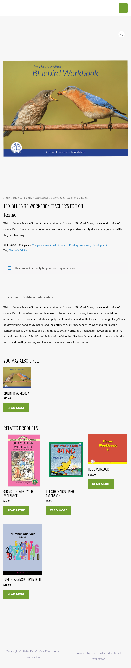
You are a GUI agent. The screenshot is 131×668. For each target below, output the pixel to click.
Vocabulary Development (93, 245)
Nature (28, 197)
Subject (17, 197)
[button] (121, 34)
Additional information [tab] (38, 297)
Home (7, 197)
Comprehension (40, 245)
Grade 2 (54, 245)
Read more (16, 408)
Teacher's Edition (18, 250)
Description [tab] (11, 297)
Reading (73, 245)
